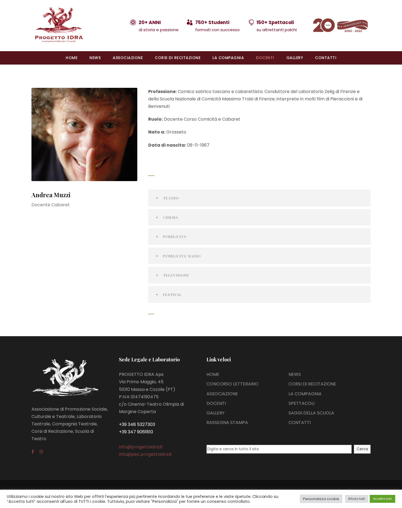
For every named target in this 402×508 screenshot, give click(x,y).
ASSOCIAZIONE (128, 57)
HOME (71, 57)
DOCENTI (265, 57)
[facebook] (32, 452)
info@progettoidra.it (141, 447)
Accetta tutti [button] (382, 499)
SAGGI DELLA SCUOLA (311, 413)
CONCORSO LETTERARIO (232, 384)
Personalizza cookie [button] (321, 498)
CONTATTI (325, 57)
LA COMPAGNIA (228, 57)
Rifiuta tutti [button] (356, 499)
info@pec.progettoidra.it (145, 454)
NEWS (95, 57)
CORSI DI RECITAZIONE (177, 57)
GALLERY (294, 57)
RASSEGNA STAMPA (227, 422)
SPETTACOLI (301, 403)
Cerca (362, 449)
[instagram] (41, 452)
